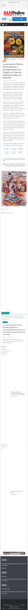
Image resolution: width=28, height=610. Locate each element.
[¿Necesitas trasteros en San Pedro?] (5, 493)
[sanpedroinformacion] (3, 24)
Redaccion (14, 80)
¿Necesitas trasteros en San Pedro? (17, 492)
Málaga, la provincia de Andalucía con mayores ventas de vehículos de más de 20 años (18, 393)
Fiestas (4, 61)
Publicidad (3, 568)
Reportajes (5, 322)
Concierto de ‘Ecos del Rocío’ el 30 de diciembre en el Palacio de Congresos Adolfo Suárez (13, 165)
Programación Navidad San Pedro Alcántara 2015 (14, 160)
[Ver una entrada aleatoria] (25, 24)
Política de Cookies (5, 589)
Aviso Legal (3, 576)
